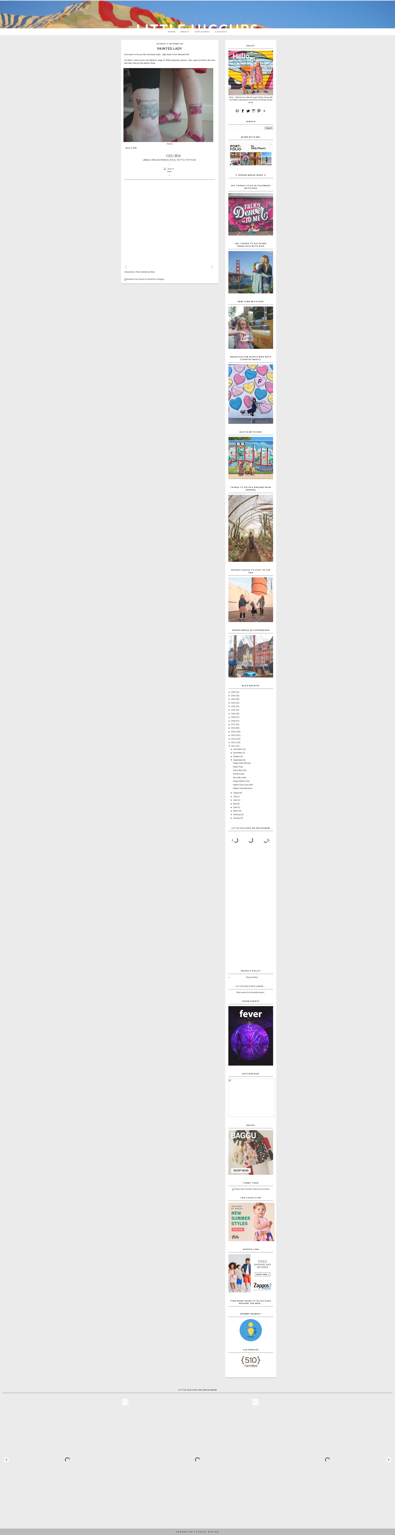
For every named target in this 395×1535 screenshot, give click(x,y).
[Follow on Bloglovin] (264, 113)
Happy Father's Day (241, 781)
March (236, 811)
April (235, 807)
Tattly (167, 60)
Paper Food (238, 767)
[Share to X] (173, 155)
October (236, 756)
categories (202, 31)
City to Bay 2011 (240, 770)
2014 (233, 735)
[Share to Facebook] (176, 155)
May (235, 804)
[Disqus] (169, 222)
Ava (153, 159)
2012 (233, 742)
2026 (233, 692)
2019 (233, 717)
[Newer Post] (129, 266)
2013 (233, 739)
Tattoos (190, 159)
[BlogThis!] (170, 155)
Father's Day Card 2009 (243, 785)
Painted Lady (238, 774)
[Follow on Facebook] (242, 113)
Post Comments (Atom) (145, 272)
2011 (233, 746)
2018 (233, 721)
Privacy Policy (252, 977)
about (185, 31)
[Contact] (237, 113)
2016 (233, 728)
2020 (233, 714)
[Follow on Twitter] (248, 113)
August (236, 793)
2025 (233, 696)
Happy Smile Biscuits (242, 763)
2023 (233, 703)
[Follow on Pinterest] (258, 113)
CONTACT (221, 31)
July (235, 796)
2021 (233, 710)
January (237, 818)
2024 (233, 699)
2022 (233, 706)
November (238, 753)
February (237, 814)
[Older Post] (214, 266)
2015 (233, 732)
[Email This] (167, 155)
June (235, 800)
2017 (233, 724)
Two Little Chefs (239, 778)
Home (172, 31)
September (238, 760)
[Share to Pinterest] (179, 155)
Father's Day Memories (242, 788)
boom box (163, 159)
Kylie (173, 159)
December (238, 749)
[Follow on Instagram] (253, 113)
